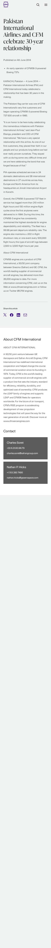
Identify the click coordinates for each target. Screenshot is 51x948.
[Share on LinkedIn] (18, 315)
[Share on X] (5, 315)
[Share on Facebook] (11, 315)
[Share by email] (25, 315)
